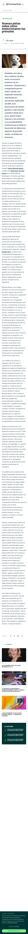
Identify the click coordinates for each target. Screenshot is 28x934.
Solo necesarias (14, 926)
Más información (12, 923)
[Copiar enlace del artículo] (21, 635)
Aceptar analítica (14, 930)
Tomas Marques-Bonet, (16, 168)
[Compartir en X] (14, 635)
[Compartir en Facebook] (10, 635)
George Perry (6, 252)
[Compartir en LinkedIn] (18, 635)
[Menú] (3, 4)
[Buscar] (22, 4)
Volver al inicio (7, 10)
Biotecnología (7, 18)
